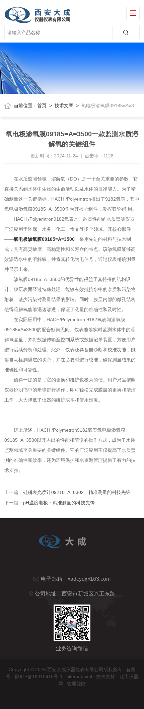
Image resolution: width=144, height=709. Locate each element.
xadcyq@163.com (89, 579)
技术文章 (64, 105)
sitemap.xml (79, 676)
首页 (42, 105)
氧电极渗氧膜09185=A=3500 (44, 239)
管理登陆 (76, 683)
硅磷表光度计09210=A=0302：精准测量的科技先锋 (77, 492)
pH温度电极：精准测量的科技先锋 (59, 502)
